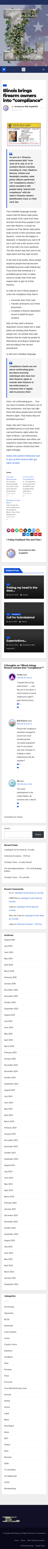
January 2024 (10, 1134)
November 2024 (11, 1071)
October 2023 (10, 1153)
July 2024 (8, 1096)
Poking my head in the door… (21, 589)
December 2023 (11, 1140)
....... (5, 85)
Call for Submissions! (20, 617)
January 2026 (10, 984)
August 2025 (9, 1015)
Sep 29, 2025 (13, 595)
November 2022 (11, 1222)
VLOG (6, 1482)
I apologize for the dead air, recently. (19, 850)
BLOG (6, 1319)
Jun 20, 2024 (13, 645)
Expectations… (16, 640)
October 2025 (10, 1002)
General (7, 1395)
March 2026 (9, 971)
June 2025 (8, 1027)
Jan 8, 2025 (12, 622)
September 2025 (11, 1009)
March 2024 (9, 1121)
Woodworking (10, 1489)
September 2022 (11, 1234)
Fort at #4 (8, 1382)
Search (7, 828)
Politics (7, 1445)
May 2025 (8, 1034)
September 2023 (11, 1159)
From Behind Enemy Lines (15, 1388)
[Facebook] (34, 528)
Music (6, 1420)
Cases (7, 1338)
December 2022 (11, 1215)
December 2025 (11, 990)
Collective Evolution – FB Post (17, 856)
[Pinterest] (13, 528)
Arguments (8, 1313)
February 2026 (10, 977)
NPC (6, 1438)
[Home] (4, 69)
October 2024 (10, 1078)
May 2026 (8, 959)
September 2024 (11, 1084)
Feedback (8, 1357)
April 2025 (8, 1040)
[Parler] (8, 528)
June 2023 (8, 1178)
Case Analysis (10, 1332)
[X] (25, 528)
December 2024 (11, 1065)
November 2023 (11, 1146)
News (6, 1432)
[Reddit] (21, 528)
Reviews (8, 1457)
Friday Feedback (16, 539)
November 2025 (11, 996)
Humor (7, 1407)
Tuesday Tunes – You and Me (16, 877)
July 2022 (8, 1247)
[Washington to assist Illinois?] (14, 509)
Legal (6, 1413)
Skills (6, 1463)
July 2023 (8, 1172)
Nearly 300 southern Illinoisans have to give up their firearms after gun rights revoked (23, 459)
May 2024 (8, 1109)
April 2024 (8, 1115)
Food (6, 1376)
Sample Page (40, 1546)
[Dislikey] (18, 707)
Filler (6, 1363)
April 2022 (8, 1266)
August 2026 (9, 940)
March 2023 (9, 1197)
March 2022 (9, 1272)
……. (6, 1301)
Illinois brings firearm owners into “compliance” (22, 95)
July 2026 (8, 946)
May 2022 (8, 1259)
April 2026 (8, 965)
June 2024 (8, 1103)
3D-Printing (9, 1307)
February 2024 (10, 1128)
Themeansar (41, 1533)
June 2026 (8, 952)
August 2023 (9, 1165)
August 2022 (9, 1240)
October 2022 (10, 1228)
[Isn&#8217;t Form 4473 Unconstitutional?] (31, 486)
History (7, 1401)
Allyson (25, 595)
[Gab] (17, 528)
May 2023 (8, 1184)
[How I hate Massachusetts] (14, 486)
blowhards (8, 1326)
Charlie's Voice (10, 1344)
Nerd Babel (9, 1426)
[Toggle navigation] (23, 69)
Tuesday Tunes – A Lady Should (18, 862)
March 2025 (9, 1046)
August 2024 (9, 1090)
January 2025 (10, 1059)
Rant (6, 1451)
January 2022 (10, 1278)
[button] (43, 69)
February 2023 (10, 1203)
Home (17, 1540)
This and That (33, 539)
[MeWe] (29, 528)
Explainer (8, 1351)
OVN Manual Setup (27, 1546)
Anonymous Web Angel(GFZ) (26, 106)
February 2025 (10, 1053)
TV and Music (10, 1470)
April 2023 (8, 1190)
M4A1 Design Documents (36, 1540)
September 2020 (11, 1284)
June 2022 (8, 1253)
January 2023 (10, 1209)
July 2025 (8, 1021)
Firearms (8, 1370)
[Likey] (18, 704)
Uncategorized (16, 614)
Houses (23, 1540)
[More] (38, 528)
